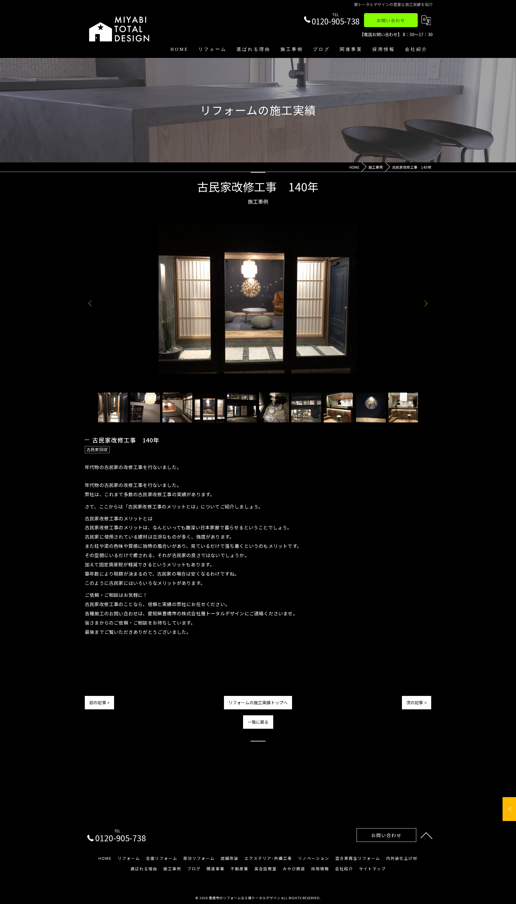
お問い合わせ (391, 20)
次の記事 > (416, 702)
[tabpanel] (258, 303)
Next (424, 303)
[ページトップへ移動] (427, 835)
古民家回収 (97, 449)
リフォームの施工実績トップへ (258, 702)
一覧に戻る (258, 722)
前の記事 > (99, 702)
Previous (91, 303)
